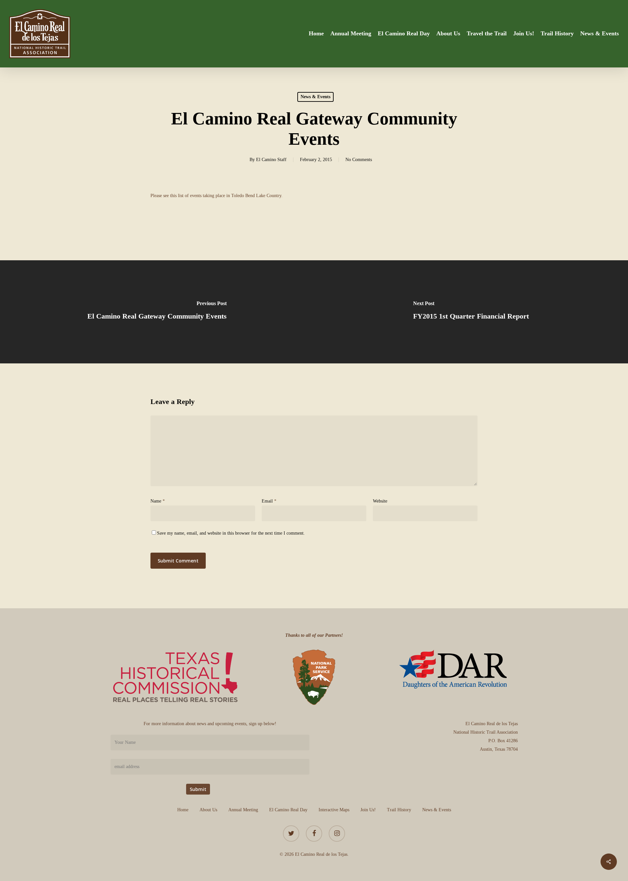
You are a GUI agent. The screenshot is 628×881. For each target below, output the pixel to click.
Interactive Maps (334, 809)
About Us (208, 809)
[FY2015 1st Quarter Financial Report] (471, 311)
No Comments (358, 159)
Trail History (399, 809)
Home (182, 809)
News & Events (315, 96)
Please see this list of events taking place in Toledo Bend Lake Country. (216, 195)
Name (157, 501)
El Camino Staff (271, 159)
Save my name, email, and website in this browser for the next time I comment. (231, 533)
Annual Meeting (243, 809)
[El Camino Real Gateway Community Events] (157, 311)
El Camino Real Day (288, 809)
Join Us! (368, 809)
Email (269, 501)
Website (380, 501)
